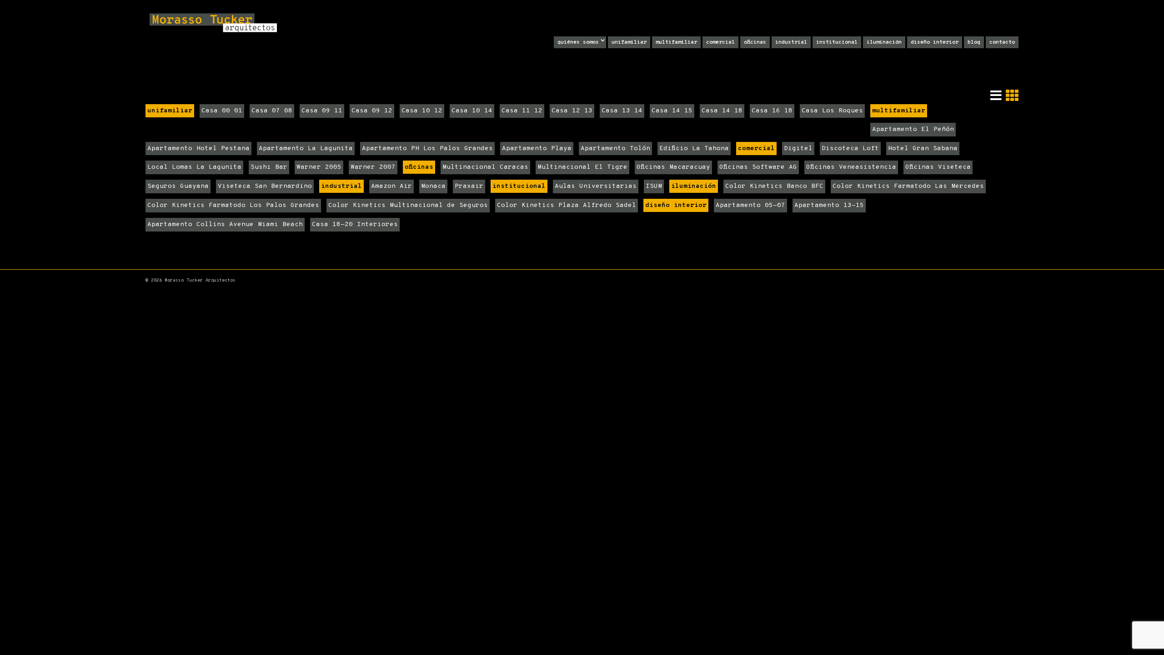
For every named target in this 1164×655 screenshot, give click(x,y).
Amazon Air (391, 186)
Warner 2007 (373, 167)
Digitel (798, 148)
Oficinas (755, 42)
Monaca (433, 186)
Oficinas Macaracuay (673, 167)
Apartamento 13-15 (829, 205)
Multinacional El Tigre (582, 167)
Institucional (837, 42)
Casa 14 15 (672, 111)
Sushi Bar (269, 167)
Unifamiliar (629, 42)
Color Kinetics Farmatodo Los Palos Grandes (233, 205)
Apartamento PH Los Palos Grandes (427, 148)
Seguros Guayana (178, 186)
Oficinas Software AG (758, 167)
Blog (974, 42)
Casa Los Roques (832, 111)
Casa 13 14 (622, 111)
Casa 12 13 (572, 111)
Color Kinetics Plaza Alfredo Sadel (566, 205)
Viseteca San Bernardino (265, 186)
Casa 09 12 (371, 111)
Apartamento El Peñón (913, 129)
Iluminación (884, 42)
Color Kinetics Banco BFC (774, 186)
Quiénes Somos (578, 42)
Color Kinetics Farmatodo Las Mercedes (908, 186)
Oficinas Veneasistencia (851, 167)
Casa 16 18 (772, 111)
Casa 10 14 (472, 111)
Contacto (1002, 42)
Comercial (720, 42)
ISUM (654, 186)
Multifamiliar (676, 42)
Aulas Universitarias (596, 186)
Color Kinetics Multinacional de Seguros (408, 205)
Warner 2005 (318, 167)
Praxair (469, 186)
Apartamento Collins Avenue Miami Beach (225, 224)
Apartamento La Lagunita (306, 148)
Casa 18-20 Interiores (355, 224)
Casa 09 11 (321, 111)
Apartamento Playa (537, 148)
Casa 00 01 (221, 111)
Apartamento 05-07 (750, 205)
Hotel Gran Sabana (923, 148)
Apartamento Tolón (615, 148)
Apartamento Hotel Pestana (198, 148)
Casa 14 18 (722, 111)
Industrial (791, 42)
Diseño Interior (934, 42)
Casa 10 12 (421, 111)
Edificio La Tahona (694, 148)
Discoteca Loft (850, 148)
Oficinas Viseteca (938, 167)
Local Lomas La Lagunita (194, 167)
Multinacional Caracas (485, 167)
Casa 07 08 (271, 111)
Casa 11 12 (522, 111)
